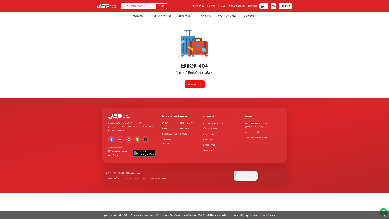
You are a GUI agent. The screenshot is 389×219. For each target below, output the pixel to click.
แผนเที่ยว (211, 6)
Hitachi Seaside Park (169, 134)
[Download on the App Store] (119, 153)
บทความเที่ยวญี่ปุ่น (236, 6)
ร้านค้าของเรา (250, 15)
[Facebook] (111, 139)
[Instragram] (128, 139)
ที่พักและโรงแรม (208, 134)
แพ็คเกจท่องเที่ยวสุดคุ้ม (211, 128)
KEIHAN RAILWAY (187, 123)
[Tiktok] (145, 139)
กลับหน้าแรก (194, 84)
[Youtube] (120, 139)
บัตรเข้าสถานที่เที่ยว (162, 15)
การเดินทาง (138, 16)
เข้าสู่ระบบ (285, 6)
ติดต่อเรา (252, 6)
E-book (221, 6)
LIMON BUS (184, 128)
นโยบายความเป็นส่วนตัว (114, 178)
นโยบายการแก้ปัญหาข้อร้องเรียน (154, 178)
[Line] (137, 139)
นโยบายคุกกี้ (263, 215)
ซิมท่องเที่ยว (184, 16)
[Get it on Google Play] (144, 153)
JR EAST (164, 128)
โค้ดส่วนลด (206, 15)
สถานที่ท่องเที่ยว (209, 145)
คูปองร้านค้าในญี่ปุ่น (227, 15)
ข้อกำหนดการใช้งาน (133, 178)
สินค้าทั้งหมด (198, 6)
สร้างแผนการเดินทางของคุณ (213, 123)
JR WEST (165, 123)
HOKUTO (183, 134)
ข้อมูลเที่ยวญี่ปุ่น (209, 150)
